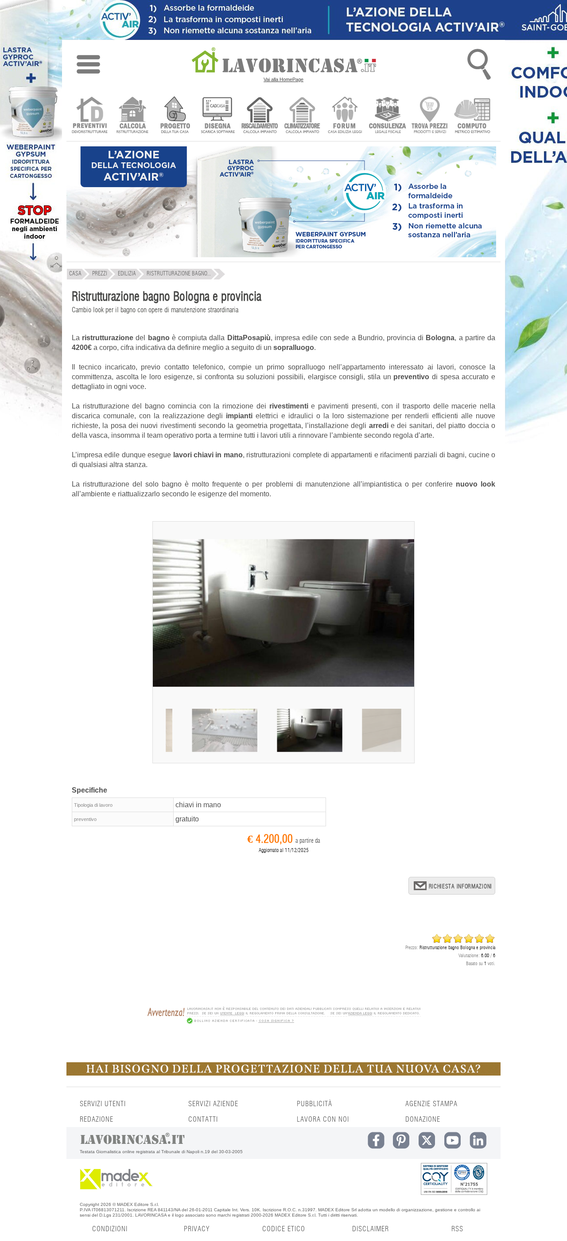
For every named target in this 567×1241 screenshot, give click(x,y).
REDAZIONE (96, 1119)
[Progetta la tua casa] (283, 1074)
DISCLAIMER (370, 1229)
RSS (457, 1229)
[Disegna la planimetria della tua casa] (217, 116)
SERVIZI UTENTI (103, 1103)
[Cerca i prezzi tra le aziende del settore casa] (430, 116)
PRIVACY (197, 1229)
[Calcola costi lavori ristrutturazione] (132, 116)
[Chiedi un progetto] (174, 116)
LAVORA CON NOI (323, 1119)
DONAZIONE (422, 1119)
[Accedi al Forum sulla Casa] (345, 116)
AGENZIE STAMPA (431, 1103)
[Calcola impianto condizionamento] (302, 116)
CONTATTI (203, 1119)
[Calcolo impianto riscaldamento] (260, 116)
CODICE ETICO (283, 1229)
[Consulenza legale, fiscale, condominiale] (387, 116)
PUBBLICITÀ (314, 1103)
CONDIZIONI (110, 1229)
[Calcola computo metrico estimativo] (472, 116)
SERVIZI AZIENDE (213, 1103)
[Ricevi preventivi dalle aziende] (89, 116)
